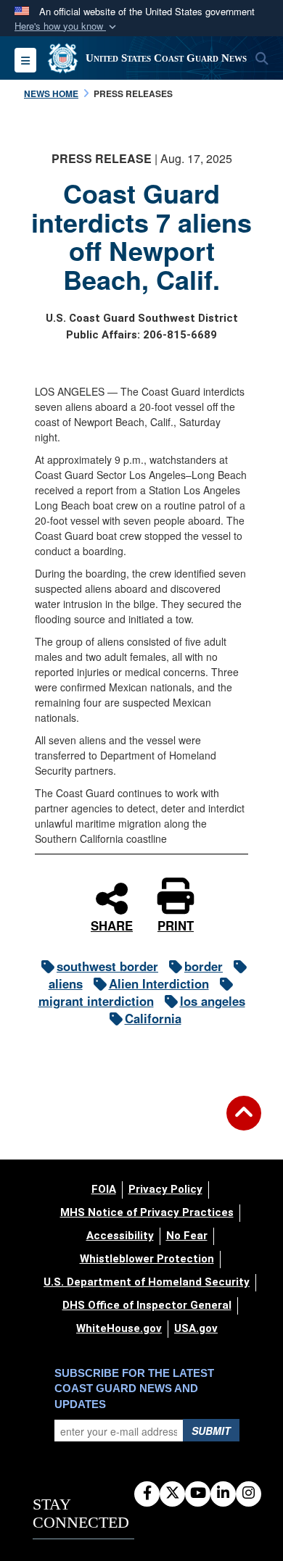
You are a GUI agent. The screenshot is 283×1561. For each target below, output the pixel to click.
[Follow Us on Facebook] (147, 1493)
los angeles (212, 1001)
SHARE (112, 924)
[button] (67, 26)
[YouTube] (197, 1493)
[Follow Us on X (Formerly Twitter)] (172, 1493)
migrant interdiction (96, 1001)
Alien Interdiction (159, 983)
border (203, 966)
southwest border (107, 966)
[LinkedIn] (223, 1493)
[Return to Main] (243, 1122)
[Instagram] (248, 1493)
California (153, 1018)
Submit (211, 1430)
